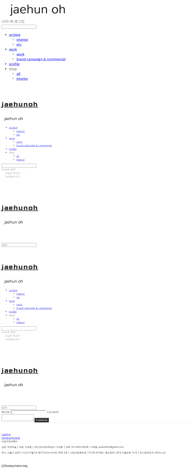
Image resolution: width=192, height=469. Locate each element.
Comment (41, 420)
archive (14, 34)
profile (14, 63)
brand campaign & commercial (40, 58)
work (13, 49)
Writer (6, 412)
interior (22, 39)
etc (19, 44)
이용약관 (6, 434)
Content (53, 412)
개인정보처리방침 (11, 438)
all (18, 73)
